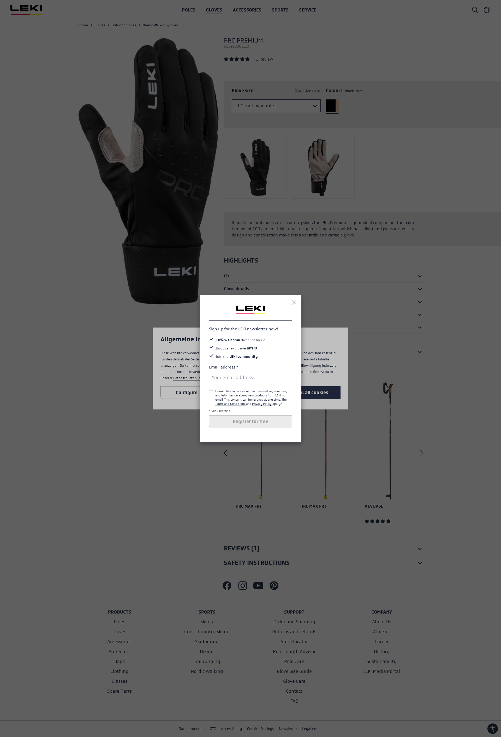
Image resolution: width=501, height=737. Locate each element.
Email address (223, 367)
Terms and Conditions (230, 404)
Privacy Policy (262, 404)
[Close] (294, 302)
